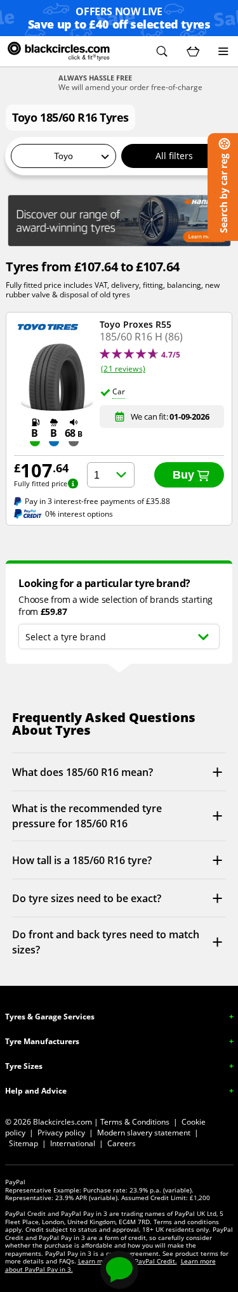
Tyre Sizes (24, 1066)
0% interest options (79, 514)
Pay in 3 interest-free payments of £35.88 (97, 501)
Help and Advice (36, 1090)
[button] (162, 51)
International (72, 1143)
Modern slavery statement (143, 1132)
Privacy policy (61, 1132)
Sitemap (23, 1143)
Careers (121, 1143)
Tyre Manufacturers (42, 1041)
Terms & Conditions (134, 1121)
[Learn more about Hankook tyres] (119, 221)
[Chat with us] (119, 1270)
